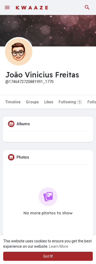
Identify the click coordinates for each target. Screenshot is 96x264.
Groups (32, 102)
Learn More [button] (58, 246)
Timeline (13, 102)
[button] (87, 7)
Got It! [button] (48, 256)
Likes (48, 102)
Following (70, 102)
